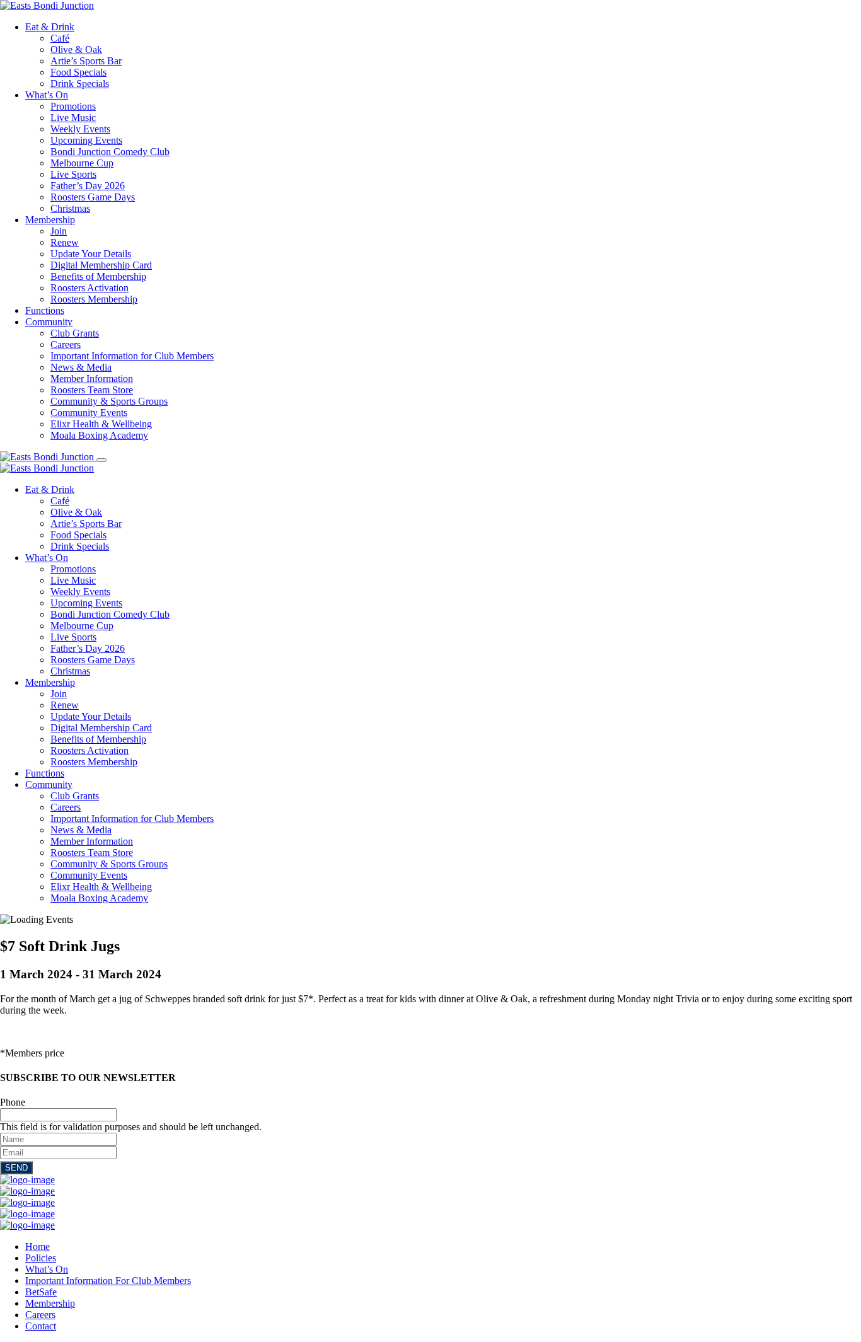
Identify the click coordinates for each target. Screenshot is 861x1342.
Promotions (73, 106)
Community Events (88, 412)
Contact (40, 1326)
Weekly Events (80, 129)
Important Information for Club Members (132, 355)
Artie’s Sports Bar (86, 60)
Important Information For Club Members (108, 1280)
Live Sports (73, 174)
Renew (64, 242)
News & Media (81, 367)
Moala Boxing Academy (99, 435)
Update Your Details (90, 253)
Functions (44, 310)
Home (37, 1246)
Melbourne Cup (81, 163)
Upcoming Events (86, 140)
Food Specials (78, 72)
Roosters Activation (89, 287)
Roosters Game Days (92, 197)
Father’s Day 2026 (87, 185)
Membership (50, 219)
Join (58, 231)
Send (16, 1167)
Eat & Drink (49, 26)
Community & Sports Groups (109, 401)
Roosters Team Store (91, 390)
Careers (65, 344)
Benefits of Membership (98, 276)
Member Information (91, 378)
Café (59, 38)
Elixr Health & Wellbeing (101, 424)
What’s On (46, 95)
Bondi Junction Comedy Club (110, 151)
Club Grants (74, 333)
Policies (40, 1257)
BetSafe (41, 1292)
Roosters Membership (93, 299)
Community (48, 321)
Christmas (70, 208)
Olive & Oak (76, 49)
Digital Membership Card (101, 265)
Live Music (73, 117)
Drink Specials (79, 83)
